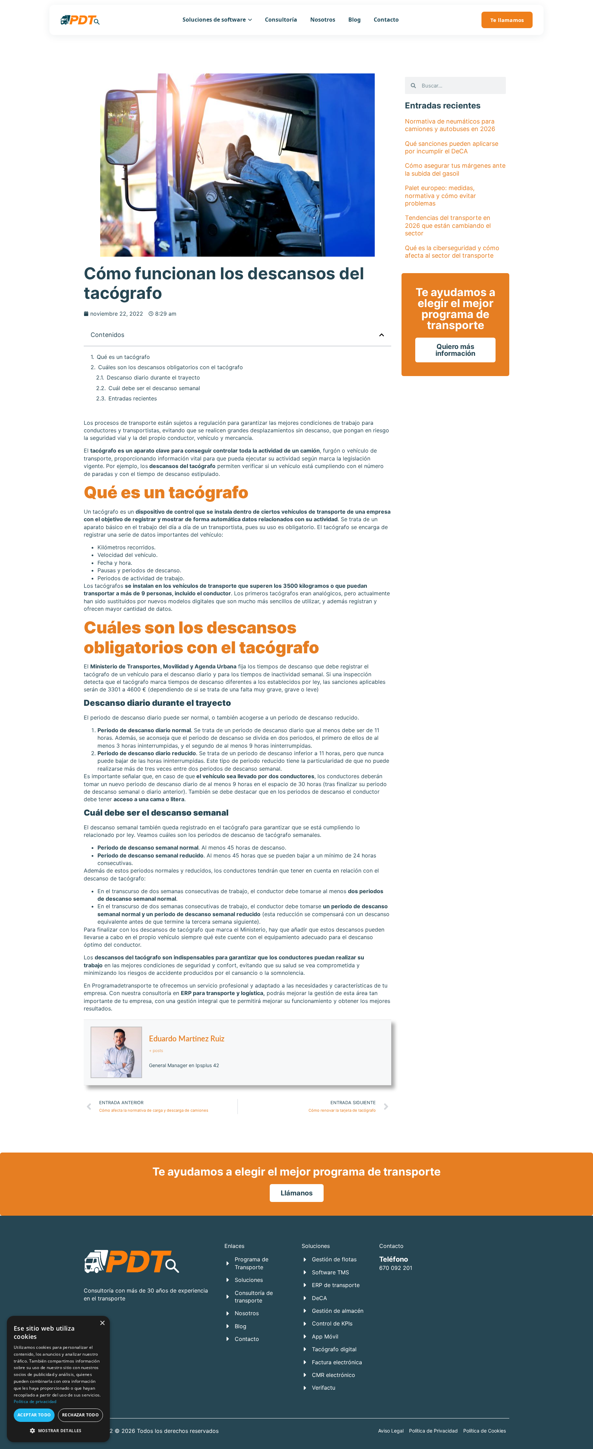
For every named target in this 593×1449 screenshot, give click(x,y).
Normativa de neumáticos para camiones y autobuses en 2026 (450, 125)
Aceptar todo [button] (34, 1415)
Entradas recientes (132, 398)
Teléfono (393, 1259)
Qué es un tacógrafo (123, 356)
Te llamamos (507, 19)
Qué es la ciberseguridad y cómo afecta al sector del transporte (452, 251)
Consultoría (281, 19)
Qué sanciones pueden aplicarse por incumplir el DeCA (451, 147)
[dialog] (58, 1379)
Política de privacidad (35, 1401)
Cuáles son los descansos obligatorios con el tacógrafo (170, 367)
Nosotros (322, 19)
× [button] (102, 1323)
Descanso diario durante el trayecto (153, 377)
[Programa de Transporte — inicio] (80, 19)
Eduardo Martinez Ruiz (186, 1039)
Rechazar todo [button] (80, 1415)
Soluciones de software (214, 19)
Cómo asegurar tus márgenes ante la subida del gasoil (455, 169)
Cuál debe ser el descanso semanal (154, 388)
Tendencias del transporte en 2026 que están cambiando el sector (448, 225)
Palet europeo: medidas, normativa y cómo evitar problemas (440, 195)
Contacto (386, 19)
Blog (354, 19)
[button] (381, 335)
